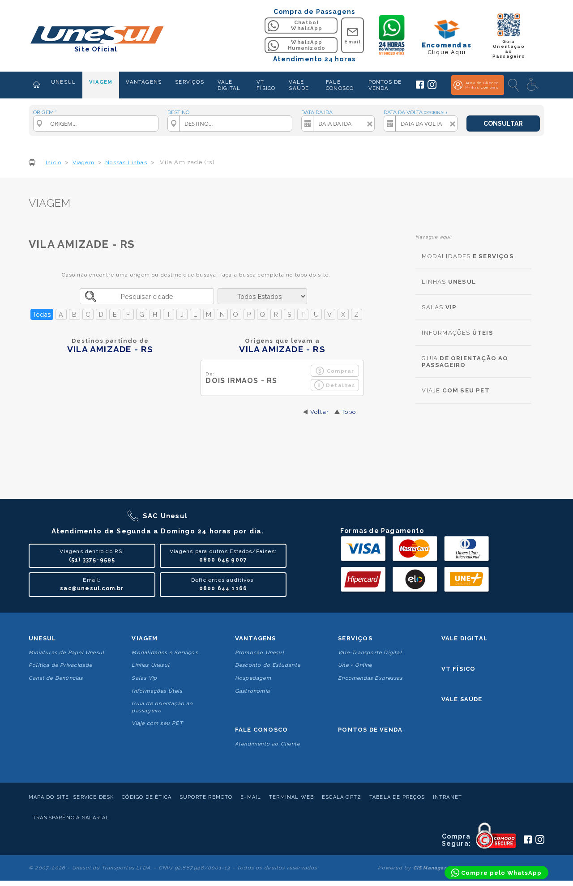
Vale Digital (464, 638)
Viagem (145, 638)
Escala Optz (341, 797)
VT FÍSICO (266, 85)
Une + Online (355, 665)
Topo (349, 412)
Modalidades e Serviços (164, 653)
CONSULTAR (503, 123)
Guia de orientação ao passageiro (162, 707)
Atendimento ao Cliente (267, 744)
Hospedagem (253, 678)
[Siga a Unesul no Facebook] (420, 87)
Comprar (340, 371)
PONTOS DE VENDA (385, 85)
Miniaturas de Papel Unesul (66, 653)
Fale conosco (261, 729)
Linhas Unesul (151, 665)
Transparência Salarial (71, 818)
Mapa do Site (49, 797)
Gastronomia (252, 691)
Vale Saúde (462, 699)
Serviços (355, 638)
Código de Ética (146, 797)
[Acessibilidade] (533, 85)
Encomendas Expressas (370, 678)
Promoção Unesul (259, 653)
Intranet (447, 797)
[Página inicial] (36, 85)
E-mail (250, 797)
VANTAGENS (144, 82)
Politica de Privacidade (61, 665)
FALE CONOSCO (340, 85)
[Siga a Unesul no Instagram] (432, 87)
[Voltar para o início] (96, 35)
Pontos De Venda (370, 729)
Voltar (319, 412)
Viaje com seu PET (157, 723)
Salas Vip (144, 678)
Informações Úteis (157, 691)
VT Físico (458, 668)
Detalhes (340, 385)
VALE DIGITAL (229, 85)
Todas (42, 314)
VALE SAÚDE (299, 85)
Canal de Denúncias (56, 678)
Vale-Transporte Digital (370, 653)
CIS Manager (429, 867)
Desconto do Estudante (267, 665)
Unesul (42, 638)
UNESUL (63, 82)
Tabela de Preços (397, 797)
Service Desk (93, 797)
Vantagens (255, 638)
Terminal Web (291, 797)
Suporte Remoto (206, 797)
